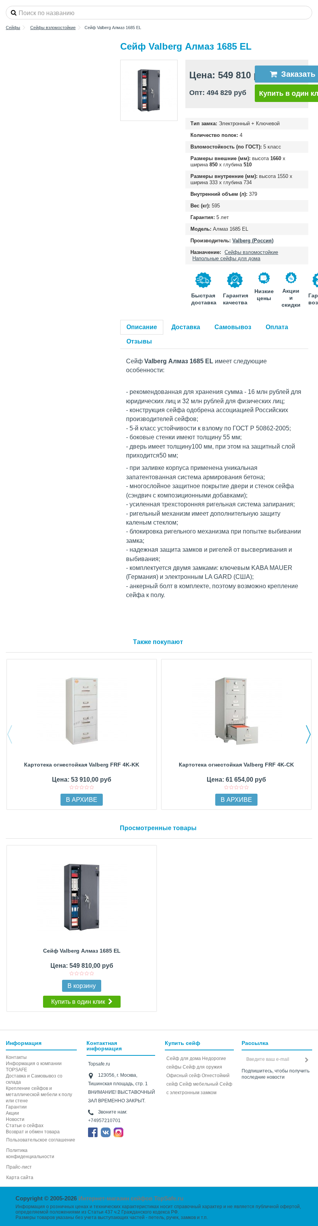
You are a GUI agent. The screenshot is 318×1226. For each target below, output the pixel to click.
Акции (12, 1113)
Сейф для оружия (202, 1067)
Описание (141, 327)
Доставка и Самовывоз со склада (34, 1079)
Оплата (277, 327)
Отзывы (139, 341)
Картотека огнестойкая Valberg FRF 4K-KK (81, 765)
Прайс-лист (19, 1167)
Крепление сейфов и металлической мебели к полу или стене (39, 1094)
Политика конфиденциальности (30, 1153)
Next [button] (308, 734)
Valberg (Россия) (252, 240)
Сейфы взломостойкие (251, 252)
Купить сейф (182, 1043)
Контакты (16, 1057)
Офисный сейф (183, 1075)
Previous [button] (10, 734)
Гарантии (16, 1107)
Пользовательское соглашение (40, 1140)
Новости (15, 1119)
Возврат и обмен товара (33, 1131)
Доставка (185, 327)
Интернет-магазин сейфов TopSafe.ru (130, 1198)
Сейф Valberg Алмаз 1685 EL (82, 951)
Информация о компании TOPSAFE (34, 1066)
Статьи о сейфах (24, 1125)
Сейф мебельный (198, 1084)
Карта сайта (19, 1177)
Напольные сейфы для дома (226, 258)
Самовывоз (232, 327)
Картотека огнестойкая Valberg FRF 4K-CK (236, 765)
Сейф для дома (183, 1058)
